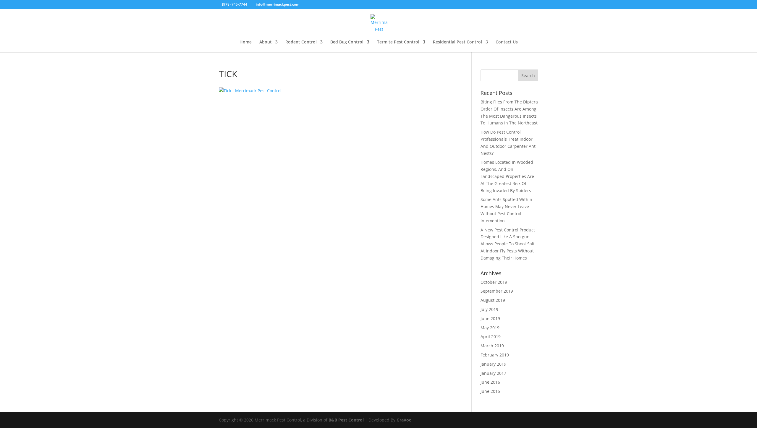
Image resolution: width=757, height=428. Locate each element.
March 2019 (492, 345)
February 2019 (495, 355)
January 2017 (493, 373)
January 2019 (493, 364)
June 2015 (490, 391)
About (265, 42)
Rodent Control (301, 42)
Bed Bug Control (346, 42)
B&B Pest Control (346, 420)
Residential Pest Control (457, 42)
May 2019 (490, 327)
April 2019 (491, 336)
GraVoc (404, 420)
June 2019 (490, 318)
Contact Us (507, 42)
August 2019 (493, 300)
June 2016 (490, 382)
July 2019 (489, 309)
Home (246, 42)
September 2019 (497, 291)
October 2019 (494, 282)
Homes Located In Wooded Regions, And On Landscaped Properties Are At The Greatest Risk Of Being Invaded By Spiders (507, 176)
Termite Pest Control (398, 42)
